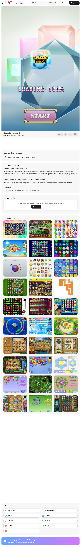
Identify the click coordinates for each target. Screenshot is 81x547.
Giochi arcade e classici (17, 190)
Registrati (74, 3)
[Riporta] (70, 134)
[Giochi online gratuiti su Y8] (9, 2)
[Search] (33, 3)
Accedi (64, 3)
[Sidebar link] (3, 3)
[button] (7, 187)
